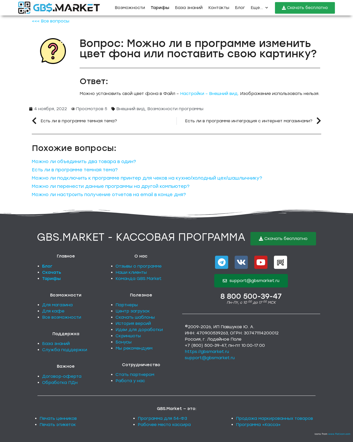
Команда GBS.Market (139, 278)
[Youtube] (260, 262)
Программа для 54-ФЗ (162, 418)
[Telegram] (221, 262)
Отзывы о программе (139, 266)
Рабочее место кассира (164, 424)
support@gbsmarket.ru (210, 357)
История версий (133, 323)
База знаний (189, 7)
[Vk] (241, 262)
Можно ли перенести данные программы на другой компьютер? (110, 186)
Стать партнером (135, 374)
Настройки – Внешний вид (209, 93)
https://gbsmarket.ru (207, 351)
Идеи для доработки (139, 329)
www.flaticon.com (339, 433)
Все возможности (61, 317)
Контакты (218, 7)
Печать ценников (58, 418)
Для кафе (53, 311)
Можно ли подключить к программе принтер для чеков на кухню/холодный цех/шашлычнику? (147, 178)
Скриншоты (128, 335)
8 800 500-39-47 (251, 296)
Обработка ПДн (60, 382)
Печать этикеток (58, 424)
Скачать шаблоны (135, 317)
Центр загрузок (133, 311)
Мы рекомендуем (134, 348)
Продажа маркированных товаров (274, 418)
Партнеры (127, 304)
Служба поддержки (64, 349)
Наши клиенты (131, 272)
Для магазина (57, 304)
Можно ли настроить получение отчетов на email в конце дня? (109, 194)
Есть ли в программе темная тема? (75, 170)
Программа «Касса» (258, 424)
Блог (240, 7)
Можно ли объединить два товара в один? (84, 161)
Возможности (130, 7)
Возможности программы (175, 108)
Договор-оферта (61, 376)
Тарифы (51, 278)
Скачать (51, 272)
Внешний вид (130, 108)
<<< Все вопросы (50, 21)
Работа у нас (130, 380)
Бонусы (124, 342)
